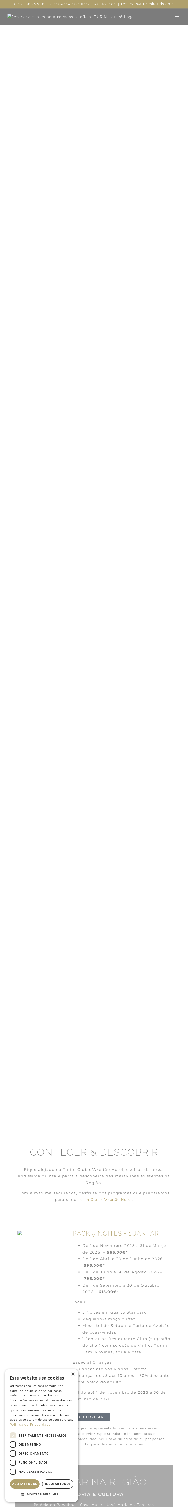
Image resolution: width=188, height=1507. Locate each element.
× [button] (73, 1374)
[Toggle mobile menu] (178, 16)
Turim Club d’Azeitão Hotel (105, 1200)
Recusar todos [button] (58, 1484)
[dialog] (41, 1435)
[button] (41, 1494)
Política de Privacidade (30, 1424)
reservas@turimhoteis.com (147, 4)
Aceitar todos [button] (24, 1484)
